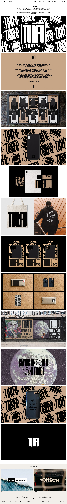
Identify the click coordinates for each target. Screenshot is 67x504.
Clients (44, 1)
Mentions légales (51, 501)
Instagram (42, 501)
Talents (48, 1)
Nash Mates (54, 1)
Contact (59, 1)
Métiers (39, 1)
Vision (35, 1)
